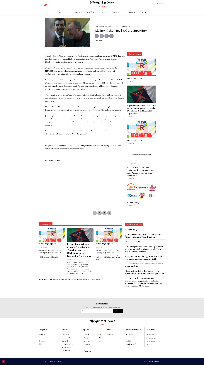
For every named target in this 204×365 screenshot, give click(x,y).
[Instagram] (147, 338)
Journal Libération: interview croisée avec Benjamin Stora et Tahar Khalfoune (143, 235)
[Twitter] (102, 36)
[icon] (45, 5)
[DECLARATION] (141, 67)
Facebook (152, 335)
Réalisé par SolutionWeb (151, 361)
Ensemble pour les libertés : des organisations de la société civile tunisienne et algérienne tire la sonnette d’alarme (144, 249)
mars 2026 (65, 335)
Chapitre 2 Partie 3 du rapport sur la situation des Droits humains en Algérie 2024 (144, 257)
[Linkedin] (147, 341)
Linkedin (152, 341)
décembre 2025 (67, 344)
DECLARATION (134, 78)
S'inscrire (117, 311)
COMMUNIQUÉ (134, 203)
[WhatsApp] (111, 36)
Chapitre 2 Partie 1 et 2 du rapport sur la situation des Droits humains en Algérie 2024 (144, 272)
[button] (40, 5)
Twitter (151, 345)
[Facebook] (97, 36)
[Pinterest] (106, 36)
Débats (97, 27)
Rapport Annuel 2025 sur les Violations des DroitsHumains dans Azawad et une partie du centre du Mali (140, 171)
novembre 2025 (67, 347)
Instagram (152, 338)
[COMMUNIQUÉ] (141, 191)
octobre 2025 (66, 351)
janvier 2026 (66, 341)
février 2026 (66, 338)
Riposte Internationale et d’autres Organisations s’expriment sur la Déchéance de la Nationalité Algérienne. (141, 109)
